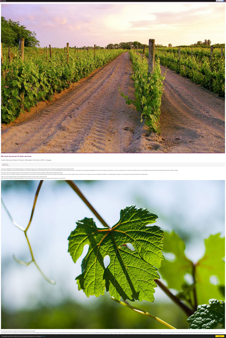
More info (43, 336)
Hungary (7, 165)
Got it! (219, 336)
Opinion (4, 165)
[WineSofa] (3, 1)
